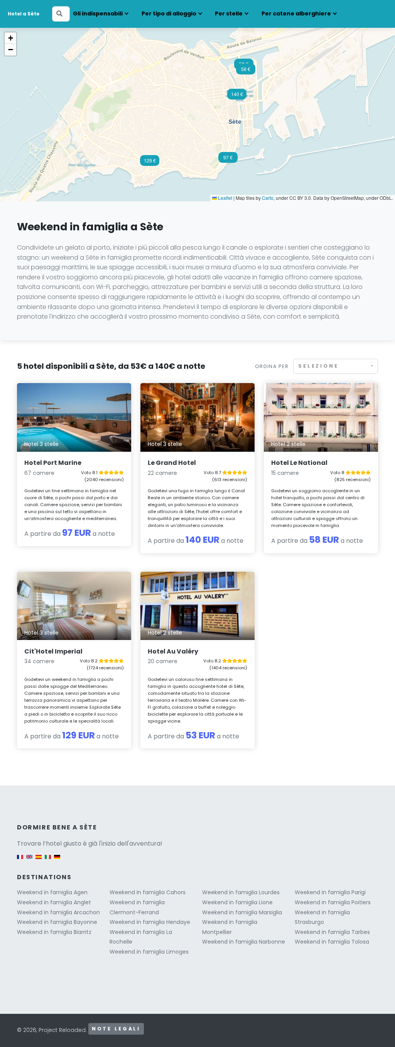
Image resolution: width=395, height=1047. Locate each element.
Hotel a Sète (23, 13)
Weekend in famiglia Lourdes (241, 892)
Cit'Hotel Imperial (53, 651)
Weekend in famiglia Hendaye (150, 922)
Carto (267, 197)
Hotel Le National (299, 462)
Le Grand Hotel (172, 462)
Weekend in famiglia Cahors (148, 892)
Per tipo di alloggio (169, 13)
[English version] (29, 860)
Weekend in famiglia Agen (52, 892)
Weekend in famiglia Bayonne (57, 922)
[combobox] (335, 366)
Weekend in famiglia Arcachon (58, 912)
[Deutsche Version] (57, 860)
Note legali (116, 1028)
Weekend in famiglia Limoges (149, 952)
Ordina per (272, 366)
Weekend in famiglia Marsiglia (242, 912)
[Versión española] (38, 860)
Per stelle (229, 13)
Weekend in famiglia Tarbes (332, 932)
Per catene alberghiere (296, 13)
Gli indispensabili (98, 13)
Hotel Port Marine (52, 462)
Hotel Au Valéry (173, 651)
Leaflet (224, 197)
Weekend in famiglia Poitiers (333, 902)
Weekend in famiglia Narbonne (243, 942)
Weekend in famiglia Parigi (330, 892)
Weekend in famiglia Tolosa (332, 942)
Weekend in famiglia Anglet (54, 902)
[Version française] (20, 860)
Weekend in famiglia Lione (237, 902)
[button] (228, 159)
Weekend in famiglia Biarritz (54, 932)
